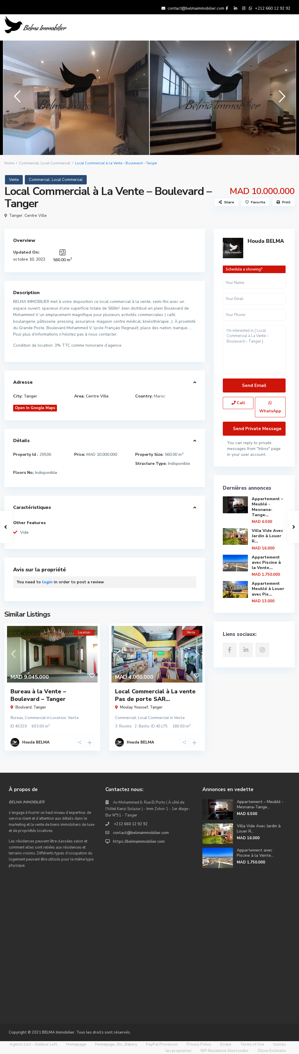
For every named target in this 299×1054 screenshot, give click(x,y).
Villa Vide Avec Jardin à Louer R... (267, 536)
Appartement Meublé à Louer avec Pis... (268, 589)
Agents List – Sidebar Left (34, 1044)
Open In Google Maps (35, 408)
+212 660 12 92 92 (272, 8)
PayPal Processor (162, 1044)
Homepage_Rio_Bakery (116, 1044)
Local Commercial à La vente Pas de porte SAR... (155, 695)
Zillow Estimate (271, 1050)
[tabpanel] (76, 96)
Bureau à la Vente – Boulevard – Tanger (38, 695)
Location (58, 717)
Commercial (29, 163)
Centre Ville (36, 215)
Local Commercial (55, 163)
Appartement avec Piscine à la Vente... (266, 562)
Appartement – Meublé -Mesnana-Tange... (267, 507)
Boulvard (23, 707)
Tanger (15, 215)
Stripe (225, 1044)
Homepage (76, 1044)
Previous (16, 98)
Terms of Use (252, 1044)
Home (9, 163)
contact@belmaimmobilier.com (196, 8)
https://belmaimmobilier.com (139, 841)
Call (240, 403)
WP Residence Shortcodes (224, 1050)
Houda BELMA (266, 241)
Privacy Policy (199, 1044)
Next (281, 98)
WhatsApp (270, 411)
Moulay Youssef (134, 707)
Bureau (17, 717)
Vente (14, 179)
